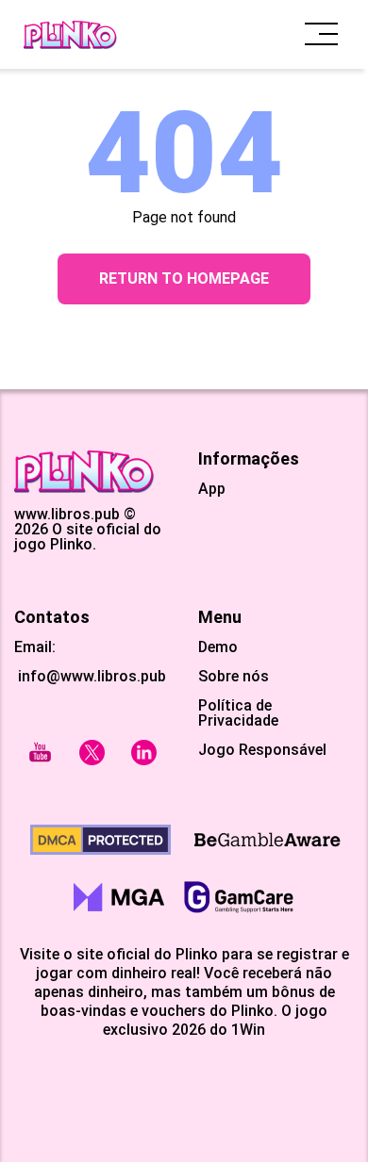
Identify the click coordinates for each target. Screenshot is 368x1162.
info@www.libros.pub (90, 676)
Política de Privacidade (238, 713)
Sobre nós (233, 676)
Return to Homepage (184, 278)
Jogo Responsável (262, 750)
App (212, 489)
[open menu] (321, 34)
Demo (218, 647)
